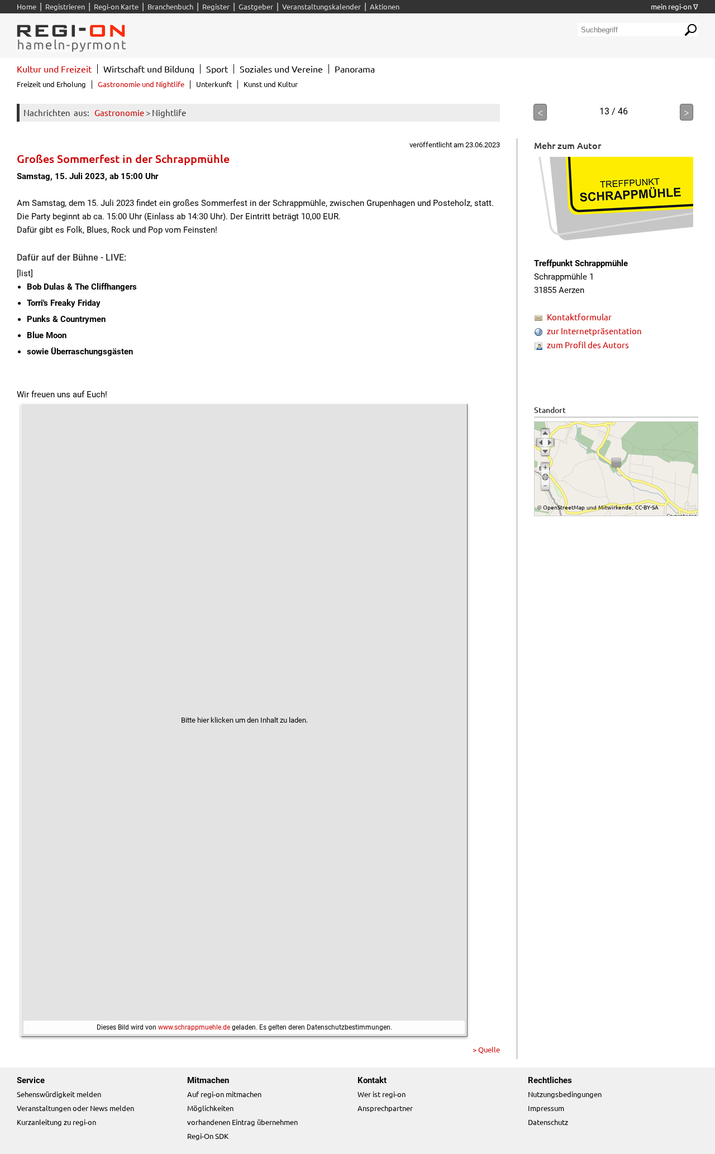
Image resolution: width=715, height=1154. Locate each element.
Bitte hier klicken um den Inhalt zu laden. (244, 720)
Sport (217, 68)
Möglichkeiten (210, 1108)
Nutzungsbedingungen (565, 1094)
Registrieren (65, 6)
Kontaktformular (579, 316)
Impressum (546, 1108)
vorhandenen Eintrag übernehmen (242, 1122)
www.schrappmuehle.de (194, 1027)
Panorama (355, 68)
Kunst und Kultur (271, 84)
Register (216, 6)
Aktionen (384, 6)
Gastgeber (256, 6)
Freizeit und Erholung (51, 84)
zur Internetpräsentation (594, 330)
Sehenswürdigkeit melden (59, 1094)
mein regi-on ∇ (674, 6)
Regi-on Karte (116, 6)
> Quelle (486, 1049)
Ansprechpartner (385, 1108)
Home (26, 6)
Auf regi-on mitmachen (224, 1094)
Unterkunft (214, 84)
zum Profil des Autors (588, 344)
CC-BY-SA (647, 507)
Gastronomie (119, 112)
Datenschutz (548, 1122)
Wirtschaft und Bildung (148, 68)
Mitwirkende (615, 507)
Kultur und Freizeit (54, 68)
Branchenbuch (170, 6)
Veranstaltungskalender (321, 6)
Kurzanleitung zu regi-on (56, 1122)
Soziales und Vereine (281, 68)
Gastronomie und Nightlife (141, 84)
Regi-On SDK (207, 1136)
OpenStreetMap (564, 507)
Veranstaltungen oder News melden (75, 1108)
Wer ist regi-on (382, 1094)
